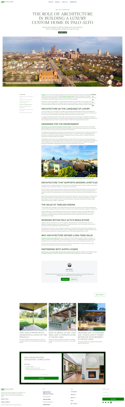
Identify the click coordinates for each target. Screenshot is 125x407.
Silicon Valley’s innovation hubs (67, 96)
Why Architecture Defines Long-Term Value (26, 110)
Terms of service (5, 402)
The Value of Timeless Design (26, 104)
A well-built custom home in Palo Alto (49, 238)
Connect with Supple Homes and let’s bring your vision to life (80, 178)
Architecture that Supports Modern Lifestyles (25, 102)
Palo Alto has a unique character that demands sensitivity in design (56, 126)
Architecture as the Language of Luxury (26, 97)
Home (57, 9)
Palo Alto (43, 94)
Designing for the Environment (26, 99)
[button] (58, 2)
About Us (73, 397)
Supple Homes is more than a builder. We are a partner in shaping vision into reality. (60, 252)
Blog (60, 9)
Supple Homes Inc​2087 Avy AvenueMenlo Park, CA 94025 (48, 393)
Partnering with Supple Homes (26, 112)
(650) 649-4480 (46, 399)
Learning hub (73, 1)
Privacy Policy (4, 399)
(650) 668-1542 (46, 404)
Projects (51, 1)
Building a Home (66, 9)
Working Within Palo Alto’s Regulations (25, 107)
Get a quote (74, 403)
